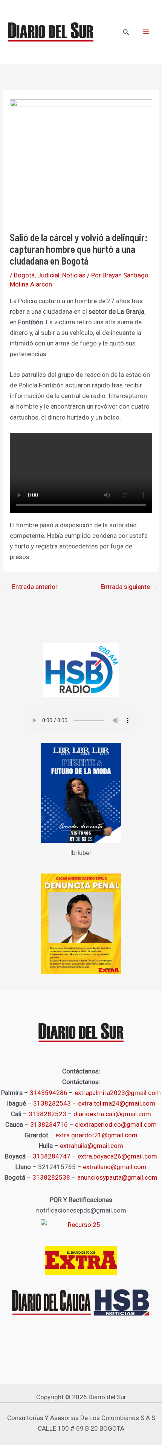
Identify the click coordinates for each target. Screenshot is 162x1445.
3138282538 (51, 1177)
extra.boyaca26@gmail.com (117, 1156)
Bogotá (24, 275)
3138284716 (49, 1124)
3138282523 (47, 1114)
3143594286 (48, 1093)
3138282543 (52, 1103)
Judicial (48, 275)
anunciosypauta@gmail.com (117, 1177)
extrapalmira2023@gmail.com (118, 1093)
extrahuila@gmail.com (91, 1145)
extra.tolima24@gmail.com (116, 1103)
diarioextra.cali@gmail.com (112, 1114)
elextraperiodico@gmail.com (116, 1124)
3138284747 (51, 1156)
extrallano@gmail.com (115, 1167)
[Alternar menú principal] (146, 32)
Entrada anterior (31, 587)
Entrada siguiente (129, 587)
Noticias (74, 275)
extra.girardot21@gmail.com (96, 1135)
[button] (126, 32)
